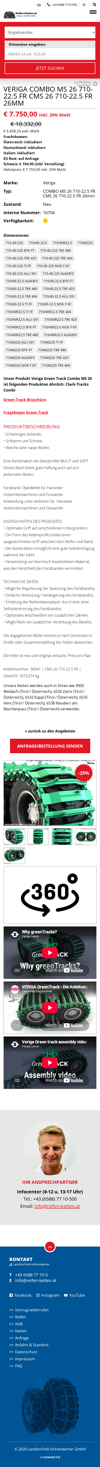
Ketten (21, 1331)
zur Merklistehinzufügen (82, 83)
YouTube (76, 1295)
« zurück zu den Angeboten (50, 731)
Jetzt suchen (50, 68)
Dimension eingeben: (27, 44)
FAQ (18, 1366)
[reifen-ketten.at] (26, 14)
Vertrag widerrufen (32, 1310)
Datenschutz (26, 1352)
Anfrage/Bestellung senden (50, 746)
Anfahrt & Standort (32, 1345)
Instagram (49, 1295)
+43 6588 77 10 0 (31, 1275)
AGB (19, 1324)
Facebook (22, 1295)
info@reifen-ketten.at (57, 1206)
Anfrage (22, 1338)
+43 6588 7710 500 (64, 5)
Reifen (20, 1317)
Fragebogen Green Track (25, 412)
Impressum (25, 1359)
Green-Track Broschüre (24, 399)
